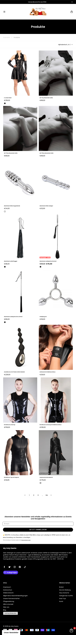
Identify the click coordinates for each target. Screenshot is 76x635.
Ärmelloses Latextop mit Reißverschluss (50, 424)
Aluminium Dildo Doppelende (12, 205)
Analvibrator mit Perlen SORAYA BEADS (14, 371)
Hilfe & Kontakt (8, 604)
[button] (4, 12)
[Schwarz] (5, 103)
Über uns (6, 607)
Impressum (7, 587)
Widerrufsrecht (8, 593)
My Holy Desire (13, 626)
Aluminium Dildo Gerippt (46, 205)
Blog (4, 610)
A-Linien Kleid (7, 97)
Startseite (6, 37)
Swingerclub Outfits (66, 596)
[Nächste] (51, 495)
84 (47, 495)
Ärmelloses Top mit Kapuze (11, 477)
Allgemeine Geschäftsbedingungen (15, 596)
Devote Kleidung (65, 590)
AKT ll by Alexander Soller (11, 153)
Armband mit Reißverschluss (47, 371)
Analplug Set (43, 316)
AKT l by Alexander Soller (46, 97)
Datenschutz (7, 590)
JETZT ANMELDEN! (38, 529)
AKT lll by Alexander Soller (46, 153)
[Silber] (5, 211)
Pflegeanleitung (8, 601)
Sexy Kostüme (64, 593)
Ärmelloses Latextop (9, 424)
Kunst (61, 601)
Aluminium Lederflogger (10, 261)
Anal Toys (62, 598)
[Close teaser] (21, 629)
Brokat (61, 587)
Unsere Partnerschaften (11, 598)
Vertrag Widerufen (10, 613)
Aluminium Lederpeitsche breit (48, 261)
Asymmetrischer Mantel (46, 477)
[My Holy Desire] (38, 11)
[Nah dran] (72, 2)
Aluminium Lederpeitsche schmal (13, 316)
